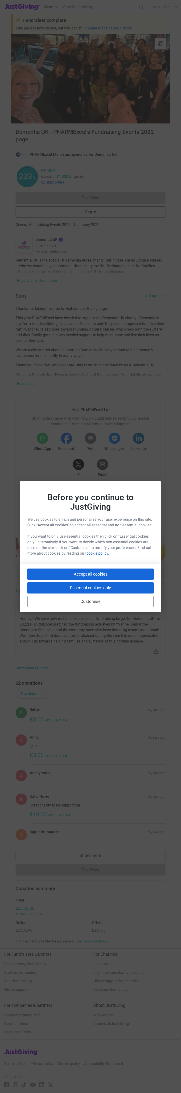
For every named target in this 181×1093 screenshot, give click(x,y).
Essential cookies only (90, 587)
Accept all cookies (90, 574)
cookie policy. (97, 553)
